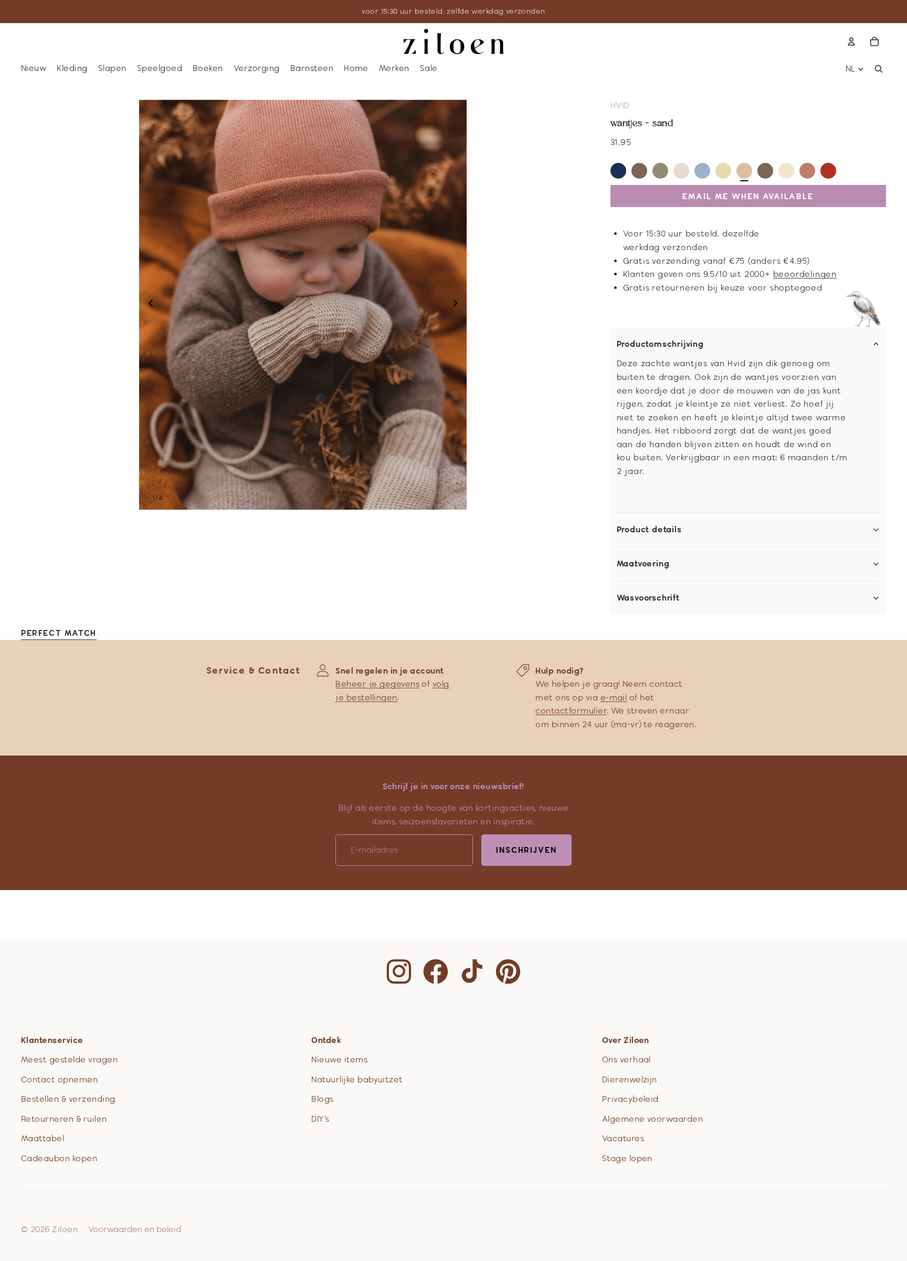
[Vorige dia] (147, 304)
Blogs (322, 1099)
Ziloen (65, 1229)
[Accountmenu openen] (851, 41)
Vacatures (623, 1138)
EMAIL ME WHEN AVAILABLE (748, 196)
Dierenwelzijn (629, 1079)
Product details (649, 529)
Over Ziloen (625, 1040)
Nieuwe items (339, 1059)
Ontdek (326, 1040)
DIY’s (320, 1119)
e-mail (613, 697)
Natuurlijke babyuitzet (357, 1079)
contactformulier (571, 711)
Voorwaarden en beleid (134, 1229)
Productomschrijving (660, 344)
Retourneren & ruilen (64, 1119)
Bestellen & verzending (68, 1099)
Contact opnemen (59, 1079)
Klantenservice (52, 1040)
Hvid (619, 105)
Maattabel (42, 1138)
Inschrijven (526, 850)
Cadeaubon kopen (59, 1158)
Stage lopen (627, 1158)
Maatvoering (643, 564)
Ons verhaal (626, 1059)
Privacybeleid (630, 1099)
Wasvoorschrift (648, 598)
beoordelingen (805, 274)
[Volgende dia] (458, 304)
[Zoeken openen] (878, 68)
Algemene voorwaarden (652, 1119)
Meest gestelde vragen (69, 1059)
